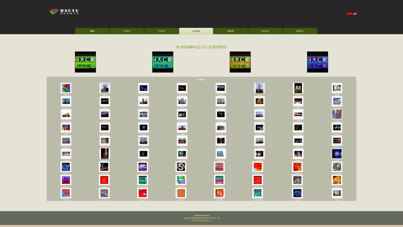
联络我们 (300, 31)
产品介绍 (161, 31)
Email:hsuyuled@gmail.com (201, 220)
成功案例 (196, 31)
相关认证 (265, 31)
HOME (92, 31)
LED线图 (231, 31)
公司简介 (127, 31)
